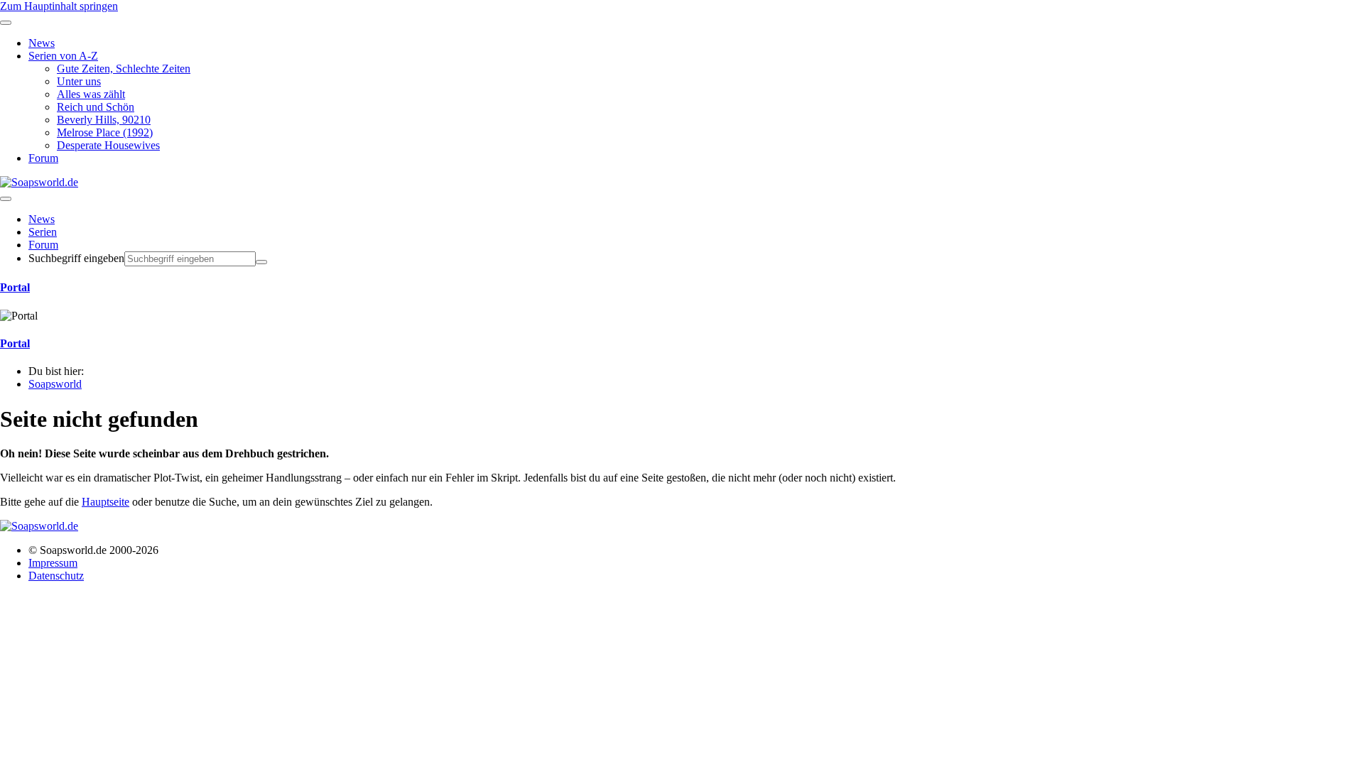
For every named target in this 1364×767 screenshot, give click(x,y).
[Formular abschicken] (261, 262)
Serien (42, 232)
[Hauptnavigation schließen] (5, 23)
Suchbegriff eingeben (76, 258)
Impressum (52, 563)
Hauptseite (105, 502)
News (41, 219)
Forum (43, 245)
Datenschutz (56, 576)
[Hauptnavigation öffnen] (5, 199)
